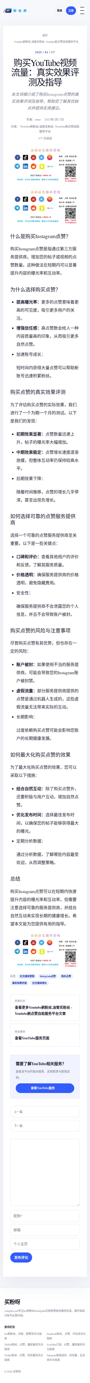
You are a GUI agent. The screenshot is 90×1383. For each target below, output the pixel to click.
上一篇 (18, 1112)
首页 (45, 35)
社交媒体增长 (39, 983)
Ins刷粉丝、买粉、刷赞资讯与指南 (23, 1336)
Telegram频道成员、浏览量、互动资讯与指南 (66, 1357)
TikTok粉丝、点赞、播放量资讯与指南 (23, 1347)
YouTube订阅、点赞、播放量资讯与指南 (66, 1347)
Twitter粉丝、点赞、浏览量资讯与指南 (23, 1357)
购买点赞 (66, 976)
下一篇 (18, 1126)
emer (38, 119)
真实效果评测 (19, 983)
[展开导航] (82, 10)
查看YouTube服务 (45, 1088)
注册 (71, 10)
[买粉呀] (15, 10)
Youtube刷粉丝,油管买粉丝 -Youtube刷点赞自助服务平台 (46, 41)
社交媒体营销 (27, 976)
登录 (59, 10)
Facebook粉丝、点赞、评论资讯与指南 (66, 1336)
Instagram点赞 (48, 976)
